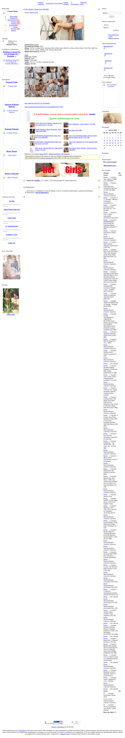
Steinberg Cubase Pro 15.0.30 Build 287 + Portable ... (11, 54)
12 (110, 140)
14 (115, 140)
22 (118, 143)
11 (107, 140)
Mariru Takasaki (11, 174)
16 (121, 140)
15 (118, 140)
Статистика (50, 3)
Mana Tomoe (11, 151)
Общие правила (66, 3)
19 (110, 143)
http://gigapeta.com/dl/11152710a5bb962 (37, 103)
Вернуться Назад (54, 154)
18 (107, 143)
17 (104, 143)
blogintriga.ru (23, 730)
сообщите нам (64, 734)
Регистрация (58, 3)
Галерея (13, 25)
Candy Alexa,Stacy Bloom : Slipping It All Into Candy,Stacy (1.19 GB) (48, 124)
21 (115, 143)
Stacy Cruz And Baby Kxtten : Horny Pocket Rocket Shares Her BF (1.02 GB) (83, 136)
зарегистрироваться (46, 158)
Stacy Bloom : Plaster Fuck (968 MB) (37, 9)
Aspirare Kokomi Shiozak (12, 105)
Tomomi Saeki (11, 82)
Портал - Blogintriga (58, 727)
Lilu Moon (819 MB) (75, 130)
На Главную (65, 154)
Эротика (15, 22)
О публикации (75, 3)
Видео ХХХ (14, 20)
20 (112, 143)
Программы (14, 16)
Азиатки (15, 23)
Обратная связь (83, 3)
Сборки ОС (13, 18)
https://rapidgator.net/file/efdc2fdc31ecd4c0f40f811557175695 (44, 107)
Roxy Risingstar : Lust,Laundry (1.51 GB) (82, 124)
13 (112, 140)
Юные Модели (15, 28)
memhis (92, 114)
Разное (13, 30)
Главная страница (41, 3)
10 (104, 140)
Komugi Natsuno (12, 129)
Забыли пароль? (113, 38)
